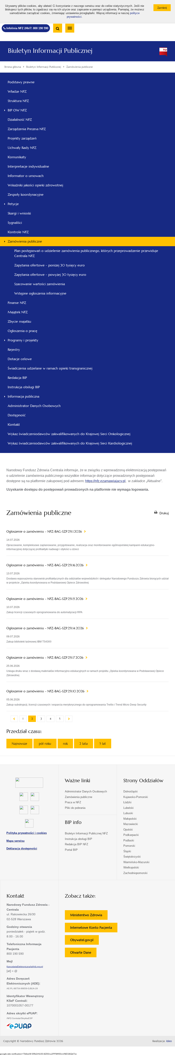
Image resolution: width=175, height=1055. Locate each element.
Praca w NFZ (73, 802)
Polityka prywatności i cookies (26, 833)
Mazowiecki (130, 824)
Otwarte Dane (83, 953)
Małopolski (130, 818)
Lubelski (128, 807)
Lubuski (128, 813)
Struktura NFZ (24, 102)
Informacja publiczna (23, 396)
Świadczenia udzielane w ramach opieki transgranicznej (50, 368)
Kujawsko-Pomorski (135, 797)
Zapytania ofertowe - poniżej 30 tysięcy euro (49, 265)
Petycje (13, 204)
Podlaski (128, 840)
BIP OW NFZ (17, 110)
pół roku (45, 744)
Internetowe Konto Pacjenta (93, 928)
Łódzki (127, 802)
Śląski (127, 851)
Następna (68, 719)
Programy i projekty (23, 340)
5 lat (102, 744)
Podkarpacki (131, 835)
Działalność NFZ (20, 119)
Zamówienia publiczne (25, 241)
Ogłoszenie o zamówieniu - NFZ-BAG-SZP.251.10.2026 (45, 691)
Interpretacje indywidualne (28, 166)
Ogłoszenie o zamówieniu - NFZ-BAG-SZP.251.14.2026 (45, 628)
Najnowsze (19, 744)
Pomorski (129, 845)
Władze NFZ (23, 92)
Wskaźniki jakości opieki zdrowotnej (35, 185)
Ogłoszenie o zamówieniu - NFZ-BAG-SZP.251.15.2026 (45, 599)
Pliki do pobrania (75, 807)
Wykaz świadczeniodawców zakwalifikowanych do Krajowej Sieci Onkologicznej (69, 434)
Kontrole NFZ (18, 232)
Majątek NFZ (18, 312)
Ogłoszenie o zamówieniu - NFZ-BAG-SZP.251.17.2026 (45, 658)
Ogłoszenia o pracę (22, 331)
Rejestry (14, 349)
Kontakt (14, 424)
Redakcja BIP (17, 377)
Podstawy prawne (21, 82)
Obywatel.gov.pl (84, 941)
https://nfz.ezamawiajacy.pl (105, 481)
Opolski (128, 829)
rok (65, 744)
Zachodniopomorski (135, 873)
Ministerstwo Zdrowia (89, 916)
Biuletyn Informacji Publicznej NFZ (86, 833)
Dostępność (17, 415)
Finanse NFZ (17, 302)
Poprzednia (14, 719)
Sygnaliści (15, 222)
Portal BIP (71, 849)
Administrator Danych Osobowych (34, 406)
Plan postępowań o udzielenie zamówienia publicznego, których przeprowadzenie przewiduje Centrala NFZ (86, 253)
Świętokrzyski (132, 856)
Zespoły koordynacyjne (26, 194)
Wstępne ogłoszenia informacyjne (40, 293)
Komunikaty (17, 157)
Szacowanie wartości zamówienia (39, 284)
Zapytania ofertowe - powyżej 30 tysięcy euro (50, 274)
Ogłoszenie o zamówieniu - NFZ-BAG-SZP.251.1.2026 (44, 531)
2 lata (83, 744)
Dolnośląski (130, 791)
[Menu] (69, 28)
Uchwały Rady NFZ (28, 148)
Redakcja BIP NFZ (76, 844)
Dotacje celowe (20, 359)
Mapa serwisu (15, 840)
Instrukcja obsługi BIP (24, 387)
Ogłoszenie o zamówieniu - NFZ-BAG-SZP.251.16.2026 (45, 565)
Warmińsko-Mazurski (136, 862)
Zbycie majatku (19, 321)
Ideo (169, 1041)
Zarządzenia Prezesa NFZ (32, 130)
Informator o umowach (26, 176)
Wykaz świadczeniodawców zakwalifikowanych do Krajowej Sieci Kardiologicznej (70, 443)
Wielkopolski (131, 867)
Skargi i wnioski (19, 213)
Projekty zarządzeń (28, 139)
